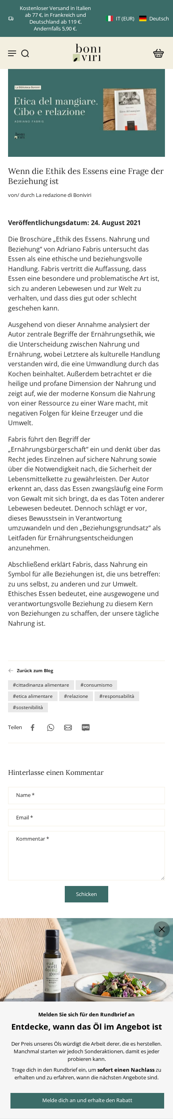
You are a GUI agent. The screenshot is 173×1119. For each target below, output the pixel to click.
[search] (25, 53)
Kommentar (32, 839)
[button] (137, 18)
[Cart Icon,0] (156, 53)
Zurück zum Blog (35, 670)
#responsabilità (116, 695)
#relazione (76, 695)
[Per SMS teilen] (86, 727)
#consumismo (96, 684)
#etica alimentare (33, 695)
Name (25, 796)
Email (24, 818)
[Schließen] (162, 929)
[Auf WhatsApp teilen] (50, 727)
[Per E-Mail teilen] (68, 727)
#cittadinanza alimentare (41, 684)
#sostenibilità (28, 706)
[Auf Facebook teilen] (32, 727)
